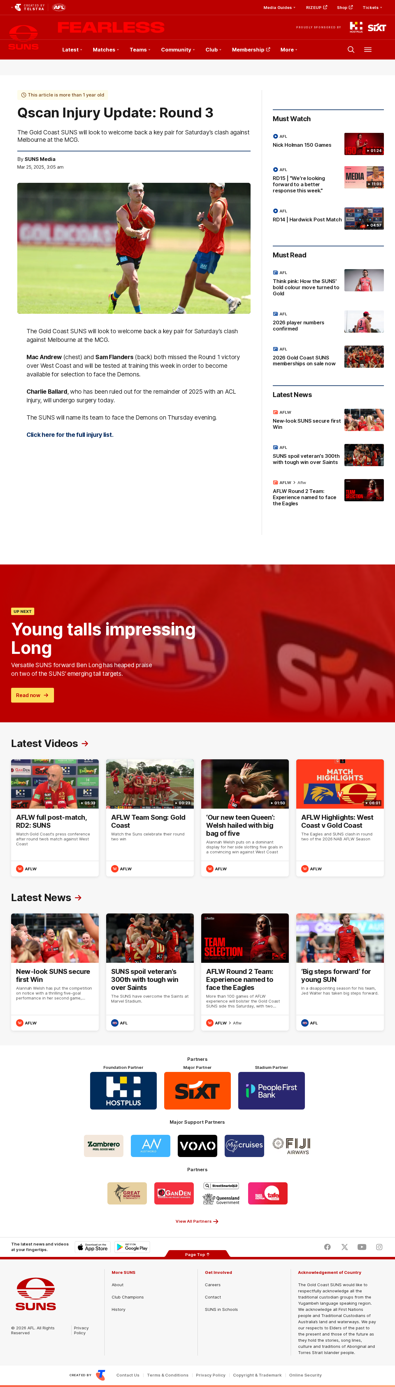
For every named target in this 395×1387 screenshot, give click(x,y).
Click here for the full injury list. (70, 434)
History (118, 1309)
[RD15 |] (328, 181)
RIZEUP (314, 7)
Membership (248, 50)
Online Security (305, 1375)
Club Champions (128, 1297)
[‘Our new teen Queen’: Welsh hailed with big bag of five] (245, 817)
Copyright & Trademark (257, 1375)
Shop (342, 7)
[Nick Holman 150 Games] (328, 144)
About (117, 1284)
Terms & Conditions (168, 1375)
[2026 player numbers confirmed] (328, 322)
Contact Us (127, 1375)
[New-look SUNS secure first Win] (328, 421)
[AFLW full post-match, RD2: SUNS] (55, 817)
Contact (213, 1297)
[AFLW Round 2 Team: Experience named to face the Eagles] (328, 494)
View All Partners (194, 1221)
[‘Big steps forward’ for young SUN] (340, 972)
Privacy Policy (81, 1330)
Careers (213, 1284)
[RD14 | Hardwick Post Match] (328, 218)
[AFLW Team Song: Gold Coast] (150, 817)
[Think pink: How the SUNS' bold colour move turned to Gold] (328, 284)
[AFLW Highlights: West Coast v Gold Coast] (340, 817)
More (287, 50)
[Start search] (351, 49)
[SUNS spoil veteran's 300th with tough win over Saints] (328, 456)
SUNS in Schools (221, 1309)
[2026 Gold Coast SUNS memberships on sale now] (328, 357)
